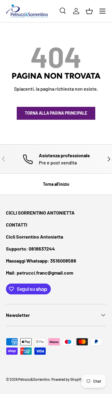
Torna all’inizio (56, 184)
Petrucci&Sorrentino (34, 379)
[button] (89, 11)
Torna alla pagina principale (56, 113)
